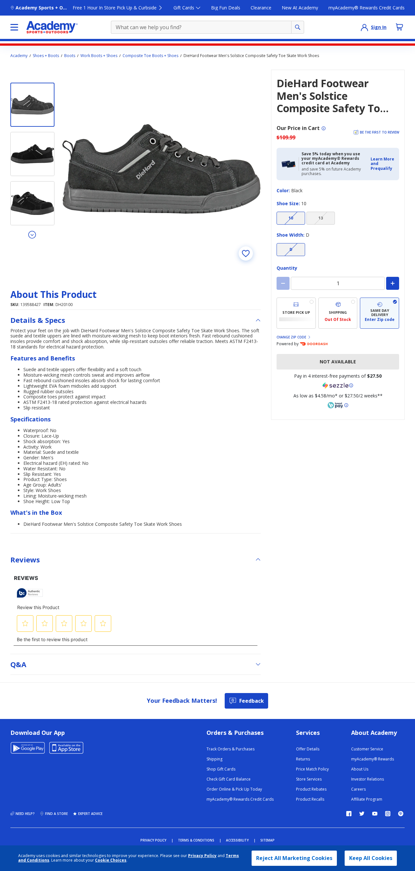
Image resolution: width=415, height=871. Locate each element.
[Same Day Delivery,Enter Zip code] (379, 313)
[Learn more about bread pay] (338, 405)
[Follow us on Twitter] (362, 814)
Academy (19, 55)
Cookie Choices (110, 860)
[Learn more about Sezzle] (338, 385)
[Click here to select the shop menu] (14, 27)
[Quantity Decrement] (283, 283)
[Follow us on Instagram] (388, 814)
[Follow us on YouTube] (375, 814)
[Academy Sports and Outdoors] (52, 27)
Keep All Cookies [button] (370, 858)
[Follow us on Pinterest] (401, 814)
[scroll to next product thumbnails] (32, 234)
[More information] (323, 128)
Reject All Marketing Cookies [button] (294, 858)
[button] (383, 164)
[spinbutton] (338, 283)
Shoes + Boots (46, 55)
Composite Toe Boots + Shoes (150, 55)
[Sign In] (364, 27)
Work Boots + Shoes (98, 55)
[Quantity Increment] (392, 283)
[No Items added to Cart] (399, 27)
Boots (69, 55)
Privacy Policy (202, 855)
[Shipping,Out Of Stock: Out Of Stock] (338, 313)
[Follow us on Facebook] (349, 814)
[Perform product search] (297, 27)
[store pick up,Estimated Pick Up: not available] (296, 313)
